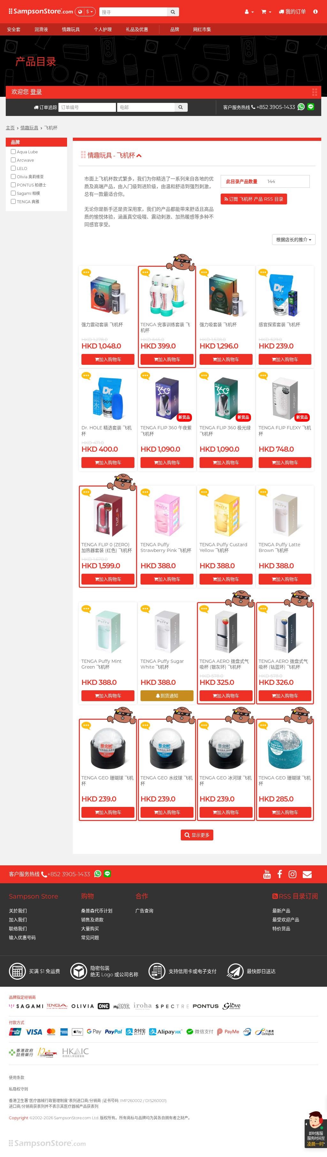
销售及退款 (92, 920)
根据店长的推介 (292, 239)
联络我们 (18, 928)
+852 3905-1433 (275, 107)
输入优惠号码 (22, 937)
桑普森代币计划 (96, 911)
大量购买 (90, 928)
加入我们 (18, 920)
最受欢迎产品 (285, 920)
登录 (36, 92)
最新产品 (281, 911)
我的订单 (295, 12)
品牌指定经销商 (22, 998)
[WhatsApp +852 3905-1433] (301, 106)
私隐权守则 (18, 1089)
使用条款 (16, 1077)
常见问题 (90, 937)
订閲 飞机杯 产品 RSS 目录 (256, 199)
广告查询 (144, 911)
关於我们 (18, 911)
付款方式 (16, 1023)
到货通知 (169, 696)
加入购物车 (110, 359)
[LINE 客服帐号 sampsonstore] (310, 106)
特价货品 (281, 928)
